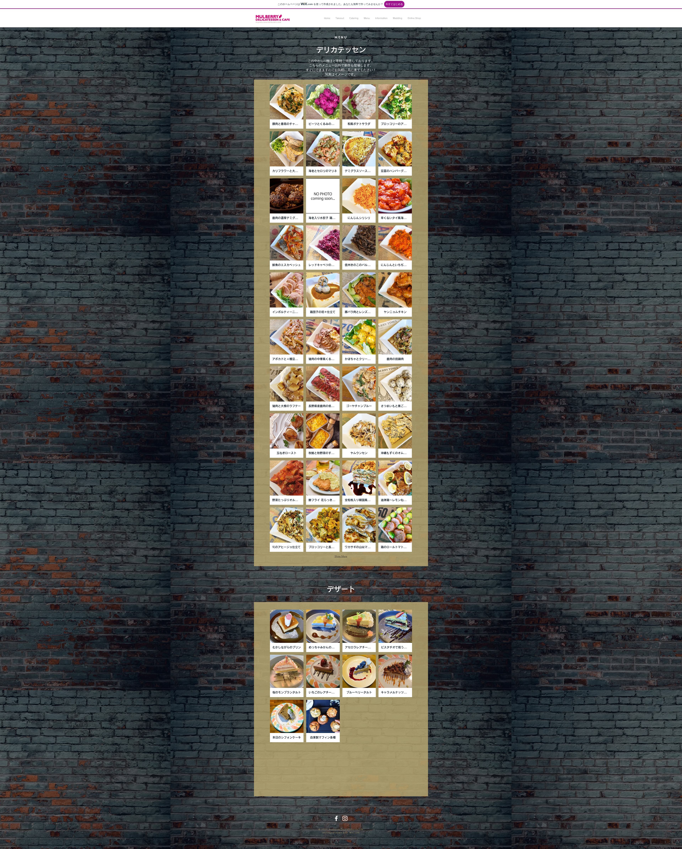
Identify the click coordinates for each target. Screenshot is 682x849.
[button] (340, 18)
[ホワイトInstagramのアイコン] (345, 818)
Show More (341, 556)
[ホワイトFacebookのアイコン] (336, 818)
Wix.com (354, 832)
